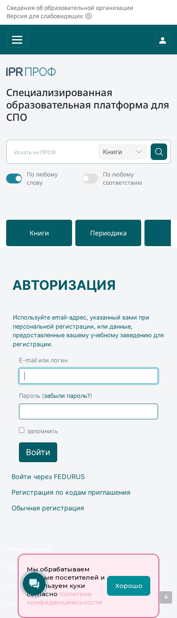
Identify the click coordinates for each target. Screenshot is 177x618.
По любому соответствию (122, 178)
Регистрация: (29, 549)
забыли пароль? (67, 395)
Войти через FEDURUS (48, 476)
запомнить (42, 431)
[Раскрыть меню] (17, 39)
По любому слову (42, 178)
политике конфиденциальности (64, 598)
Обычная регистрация (48, 508)
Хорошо (128, 586)
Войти (38, 452)
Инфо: (17, 603)
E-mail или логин (43, 360)
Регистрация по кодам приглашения (71, 492)
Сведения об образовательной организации (70, 8)
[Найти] (159, 151)
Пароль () (55, 395)
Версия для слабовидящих (45, 16)
